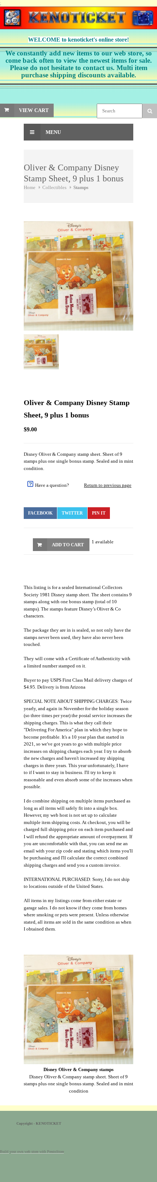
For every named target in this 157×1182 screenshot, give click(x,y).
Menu (52, 132)
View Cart (34, 110)
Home (29, 187)
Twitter (72, 513)
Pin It (99, 513)
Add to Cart (68, 544)
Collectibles (54, 187)
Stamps (80, 187)
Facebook (40, 513)
